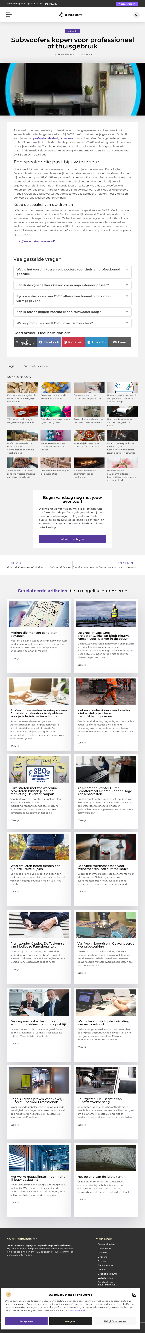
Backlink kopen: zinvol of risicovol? (107, 1283)
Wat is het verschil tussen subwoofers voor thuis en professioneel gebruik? (72, 272)
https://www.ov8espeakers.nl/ (34, 241)
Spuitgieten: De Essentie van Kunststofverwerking (99, 1100)
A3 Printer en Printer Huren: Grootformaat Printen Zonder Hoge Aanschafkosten (104, 791)
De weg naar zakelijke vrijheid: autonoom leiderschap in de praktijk (38, 1023)
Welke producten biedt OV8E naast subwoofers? (72, 323)
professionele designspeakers (53, 138)
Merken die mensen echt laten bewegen (33, 634)
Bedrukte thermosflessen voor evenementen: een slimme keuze (102, 867)
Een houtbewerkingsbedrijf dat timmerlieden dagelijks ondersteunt (21, 398)
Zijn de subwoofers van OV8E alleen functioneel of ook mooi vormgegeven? (72, 298)
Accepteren (26, 1321)
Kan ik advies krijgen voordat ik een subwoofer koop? (72, 312)
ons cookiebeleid (77, 1310)
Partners (102, 1252)
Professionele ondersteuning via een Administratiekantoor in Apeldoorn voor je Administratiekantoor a (38, 713)
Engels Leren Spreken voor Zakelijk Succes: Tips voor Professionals (37, 1100)
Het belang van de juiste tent (100, 1176)
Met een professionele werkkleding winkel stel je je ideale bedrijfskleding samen (104, 713)
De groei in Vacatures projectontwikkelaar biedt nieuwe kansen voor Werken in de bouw (103, 635)
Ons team (103, 1261)
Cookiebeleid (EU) (107, 1273)
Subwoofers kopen (36, 366)
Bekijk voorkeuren (115, 1321)
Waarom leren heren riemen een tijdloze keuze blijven (35, 867)
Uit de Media (104, 1248)
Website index (105, 1278)
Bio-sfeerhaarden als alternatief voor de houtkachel (85, 473)
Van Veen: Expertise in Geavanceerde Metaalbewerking (105, 945)
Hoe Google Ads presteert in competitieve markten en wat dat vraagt (122, 398)
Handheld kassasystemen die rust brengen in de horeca (120, 422)
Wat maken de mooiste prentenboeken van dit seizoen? (52, 446)
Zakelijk (72, 30)
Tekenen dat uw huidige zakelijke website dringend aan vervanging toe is (21, 473)
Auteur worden (106, 1265)
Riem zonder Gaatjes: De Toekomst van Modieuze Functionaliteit (37, 945)
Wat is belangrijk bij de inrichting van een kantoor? (103, 1023)
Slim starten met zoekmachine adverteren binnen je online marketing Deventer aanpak (34, 791)
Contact (102, 1269)
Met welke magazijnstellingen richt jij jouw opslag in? (37, 1178)
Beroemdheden (106, 1244)
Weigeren (70, 1321)
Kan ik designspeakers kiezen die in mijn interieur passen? (72, 285)
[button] (134, 1295)
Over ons (102, 1257)
